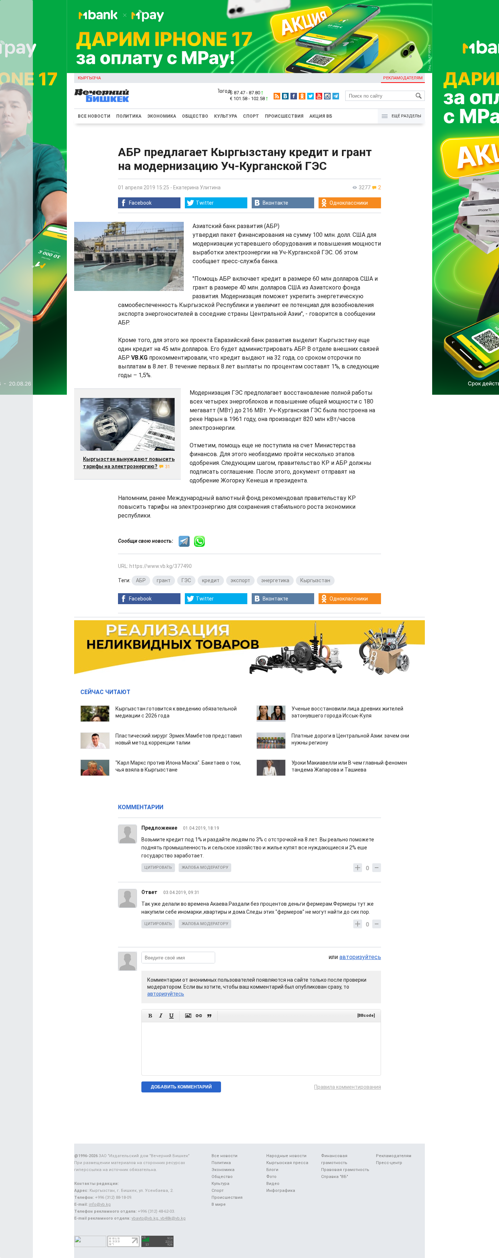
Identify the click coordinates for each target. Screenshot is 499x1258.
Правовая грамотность (345, 1169)
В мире (219, 1204)
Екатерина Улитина (197, 187)
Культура (225, 116)
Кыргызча (89, 78)
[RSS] (277, 96)
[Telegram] (335, 96)
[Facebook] (293, 96)
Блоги (272, 1169)
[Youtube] (319, 96)
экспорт (240, 580)
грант (164, 580)
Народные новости (286, 1155)
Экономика (161, 116)
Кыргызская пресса (287, 1162)
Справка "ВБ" (334, 1176)
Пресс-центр (389, 1162)
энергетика (275, 580)
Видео (272, 1183)
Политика (128, 116)
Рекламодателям (403, 78)
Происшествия (284, 116)
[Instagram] (327, 96)
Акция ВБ (320, 116)
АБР (141, 580)
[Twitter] (310, 96)
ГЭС (186, 580)
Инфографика (280, 1190)
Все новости (94, 116)
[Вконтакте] (285, 96)
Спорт (251, 116)
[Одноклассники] (302, 96)
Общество (195, 116)
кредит (211, 580)
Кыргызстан (315, 580)
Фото (271, 1176)
